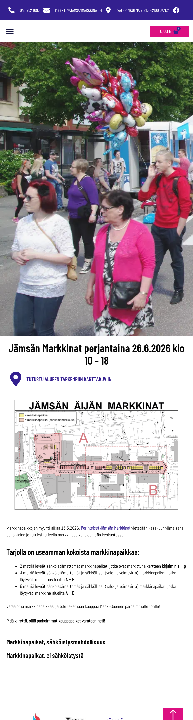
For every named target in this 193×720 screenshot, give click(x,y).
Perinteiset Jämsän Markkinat (105, 528)
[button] (10, 31)
